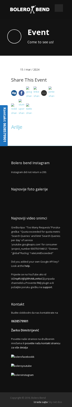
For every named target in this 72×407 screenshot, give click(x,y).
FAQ (39, 283)
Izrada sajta (41, 402)
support (47, 287)
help (27, 266)
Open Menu (59, 8)
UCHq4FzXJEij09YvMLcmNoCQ (28, 278)
